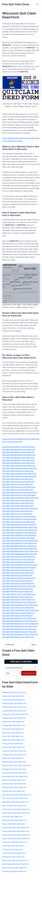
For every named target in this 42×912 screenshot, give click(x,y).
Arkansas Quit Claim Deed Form (14, 703)
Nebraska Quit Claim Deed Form (14, 787)
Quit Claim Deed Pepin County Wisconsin (17, 570)
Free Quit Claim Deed (15, 4)
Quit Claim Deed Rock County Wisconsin (17, 589)
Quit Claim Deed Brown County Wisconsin (18, 458)
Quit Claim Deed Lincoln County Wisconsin (18, 538)
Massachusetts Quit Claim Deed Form (16, 766)
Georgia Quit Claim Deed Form (13, 725)
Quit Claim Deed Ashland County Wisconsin (19, 449)
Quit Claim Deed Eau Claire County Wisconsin (19, 492)
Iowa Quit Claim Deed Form (12, 744)
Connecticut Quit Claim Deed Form (15, 714)
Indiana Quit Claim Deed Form (13, 740)
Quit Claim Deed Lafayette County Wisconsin (19, 533)
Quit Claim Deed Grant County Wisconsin (17, 503)
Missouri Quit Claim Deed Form (14, 780)
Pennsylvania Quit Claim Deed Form (15, 828)
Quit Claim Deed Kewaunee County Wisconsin (19, 527)
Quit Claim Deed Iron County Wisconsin (17, 514)
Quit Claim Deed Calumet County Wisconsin (19, 466)
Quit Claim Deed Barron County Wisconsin (18, 452)
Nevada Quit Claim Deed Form (13, 791)
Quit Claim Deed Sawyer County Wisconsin (18, 600)
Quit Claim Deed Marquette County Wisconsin (19, 549)
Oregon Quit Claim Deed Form (13, 824)
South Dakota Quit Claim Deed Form (15, 839)
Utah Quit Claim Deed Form (12, 849)
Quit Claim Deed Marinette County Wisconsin (19, 546)
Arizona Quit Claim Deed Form (13, 700)
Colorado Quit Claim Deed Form (14, 711)
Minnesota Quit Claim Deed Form (14, 773)
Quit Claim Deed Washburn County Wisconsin (19, 621)
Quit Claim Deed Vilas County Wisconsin (17, 616)
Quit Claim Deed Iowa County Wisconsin (17, 511)
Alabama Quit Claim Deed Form (14, 692)
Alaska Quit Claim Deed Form (13, 696)
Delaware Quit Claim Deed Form (14, 718)
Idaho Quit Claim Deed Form (13, 733)
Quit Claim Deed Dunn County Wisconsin (17, 490)
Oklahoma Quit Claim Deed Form (14, 820)
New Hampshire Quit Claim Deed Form (16, 795)
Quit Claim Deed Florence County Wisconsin (19, 495)
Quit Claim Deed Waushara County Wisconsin (19, 632)
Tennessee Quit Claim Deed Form (14, 842)
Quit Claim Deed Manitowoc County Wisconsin (20, 541)
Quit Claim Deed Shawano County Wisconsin (19, 602)
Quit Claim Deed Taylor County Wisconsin (18, 608)
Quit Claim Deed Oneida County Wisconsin (18, 562)
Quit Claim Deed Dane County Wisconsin (17, 479)
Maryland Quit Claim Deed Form (14, 762)
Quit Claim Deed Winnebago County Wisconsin (20, 634)
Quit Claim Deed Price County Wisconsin (17, 581)
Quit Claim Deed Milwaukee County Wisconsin (19, 554)
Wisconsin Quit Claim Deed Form (14, 868)
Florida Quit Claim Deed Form (13, 722)
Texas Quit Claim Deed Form (13, 846)
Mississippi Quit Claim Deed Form (15, 777)
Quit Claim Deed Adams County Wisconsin (18, 447)
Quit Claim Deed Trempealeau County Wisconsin (20, 610)
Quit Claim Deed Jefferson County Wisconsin (19, 519)
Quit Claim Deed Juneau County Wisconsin (18, 522)
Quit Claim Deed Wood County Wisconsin (18, 637)
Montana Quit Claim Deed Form (14, 784)
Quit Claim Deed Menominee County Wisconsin (20, 551)
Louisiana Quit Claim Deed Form (14, 755)
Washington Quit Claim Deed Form (15, 860)
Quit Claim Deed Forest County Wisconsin (18, 500)
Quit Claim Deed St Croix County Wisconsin (18, 594)
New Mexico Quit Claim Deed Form (15, 802)
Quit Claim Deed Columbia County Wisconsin (19, 474)
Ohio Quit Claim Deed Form (12, 817)
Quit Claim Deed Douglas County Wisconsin (18, 487)
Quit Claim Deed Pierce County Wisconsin (18, 573)
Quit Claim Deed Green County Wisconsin (18, 506)
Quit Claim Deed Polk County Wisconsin (17, 575)
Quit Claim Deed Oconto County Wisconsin (18, 559)
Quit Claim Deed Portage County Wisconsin (18, 578)
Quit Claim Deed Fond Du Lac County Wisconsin (20, 498)
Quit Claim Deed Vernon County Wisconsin (18, 613)
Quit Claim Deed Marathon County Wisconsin (19, 543)
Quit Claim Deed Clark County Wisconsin (17, 471)
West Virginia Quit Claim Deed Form (15, 864)
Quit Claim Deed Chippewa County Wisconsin (19, 468)
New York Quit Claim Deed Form (14, 806)
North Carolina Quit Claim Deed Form (16, 809)
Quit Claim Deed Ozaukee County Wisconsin (19, 567)
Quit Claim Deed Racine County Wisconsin (18, 583)
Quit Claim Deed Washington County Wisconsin (20, 624)
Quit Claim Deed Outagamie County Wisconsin (19, 565)
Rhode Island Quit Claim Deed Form (15, 831)
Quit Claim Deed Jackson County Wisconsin (19, 516)
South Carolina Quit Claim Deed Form (16, 835)
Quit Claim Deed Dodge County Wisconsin (18, 482)
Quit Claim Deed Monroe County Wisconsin (18, 557)
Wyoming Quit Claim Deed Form (14, 871)
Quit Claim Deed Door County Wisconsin (17, 484)
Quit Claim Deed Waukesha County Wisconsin (19, 626)
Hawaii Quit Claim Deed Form (13, 729)
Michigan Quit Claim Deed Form (14, 769)
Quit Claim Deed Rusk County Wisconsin (17, 591)
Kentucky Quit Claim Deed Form (14, 751)
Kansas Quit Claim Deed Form (13, 747)
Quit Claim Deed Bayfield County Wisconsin (18, 455)
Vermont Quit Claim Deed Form (14, 853)
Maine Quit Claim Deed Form (13, 758)
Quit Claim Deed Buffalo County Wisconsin (18, 460)
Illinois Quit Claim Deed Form (13, 736)
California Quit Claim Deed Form (14, 707)
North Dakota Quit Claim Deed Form (15, 813)
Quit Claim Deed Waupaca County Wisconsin (19, 629)
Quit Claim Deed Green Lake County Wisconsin (20, 508)
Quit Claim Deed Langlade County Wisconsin (19, 535)
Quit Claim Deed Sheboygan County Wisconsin (20, 605)
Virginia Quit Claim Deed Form (13, 857)
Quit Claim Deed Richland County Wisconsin (19, 586)
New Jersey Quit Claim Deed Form (15, 798)
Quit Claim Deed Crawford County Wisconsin (19, 476)
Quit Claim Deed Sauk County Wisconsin (17, 597)
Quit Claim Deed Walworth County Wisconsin (19, 618)
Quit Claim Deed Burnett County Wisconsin (18, 463)
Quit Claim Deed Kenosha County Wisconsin (19, 525)
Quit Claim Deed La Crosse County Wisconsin (19, 530)
